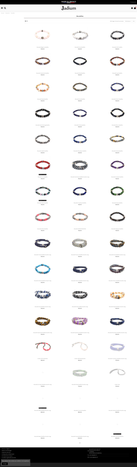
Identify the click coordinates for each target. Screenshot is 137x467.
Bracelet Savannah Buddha (42, 73)
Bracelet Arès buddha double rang (80, 306)
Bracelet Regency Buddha (43, 47)
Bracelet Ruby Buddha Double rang (80, 384)
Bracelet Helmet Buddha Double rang (117, 410)
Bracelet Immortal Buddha (117, 436)
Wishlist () (133, 2)
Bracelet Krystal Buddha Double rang (80, 436)
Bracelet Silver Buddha (117, 462)
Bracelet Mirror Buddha (117, 125)
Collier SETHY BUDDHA (43, 358)
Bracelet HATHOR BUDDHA (80, 228)
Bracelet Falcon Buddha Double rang (117, 280)
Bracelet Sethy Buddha (42, 228)
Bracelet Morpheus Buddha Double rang (117, 332)
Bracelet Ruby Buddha (117, 203)
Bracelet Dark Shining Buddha (43, 125)
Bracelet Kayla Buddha (42, 99)
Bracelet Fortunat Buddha (80, 410)
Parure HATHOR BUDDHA (42, 462)
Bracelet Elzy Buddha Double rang (42, 306)
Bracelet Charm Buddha (117, 99)
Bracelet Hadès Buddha (42, 151)
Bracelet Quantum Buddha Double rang (80, 332)
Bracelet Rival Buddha (80, 73)
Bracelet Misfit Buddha (42, 203)
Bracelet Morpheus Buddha (80, 151)
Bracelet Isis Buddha (42, 177)
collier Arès (117, 384)
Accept (5, 463)
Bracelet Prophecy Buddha (80, 203)
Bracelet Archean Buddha (117, 177)
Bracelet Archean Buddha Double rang (42, 384)
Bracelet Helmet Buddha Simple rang (42, 280)
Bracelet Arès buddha (117, 47)
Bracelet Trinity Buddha (79, 125)
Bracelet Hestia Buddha (117, 151)
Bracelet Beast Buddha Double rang (42, 436)
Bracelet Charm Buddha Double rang (79, 280)
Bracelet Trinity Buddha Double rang (42, 254)
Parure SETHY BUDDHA (80, 462)
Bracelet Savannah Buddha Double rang (42, 332)
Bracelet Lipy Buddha (117, 73)
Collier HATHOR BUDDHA (79, 358)
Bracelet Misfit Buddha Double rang (42, 410)
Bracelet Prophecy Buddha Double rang (117, 358)
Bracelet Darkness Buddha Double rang (80, 177)
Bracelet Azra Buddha (80, 99)
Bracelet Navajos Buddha (117, 228)
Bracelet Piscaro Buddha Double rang (80, 254)
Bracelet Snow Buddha (80, 47)
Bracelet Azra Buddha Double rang (117, 254)
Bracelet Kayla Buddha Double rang (117, 306)
